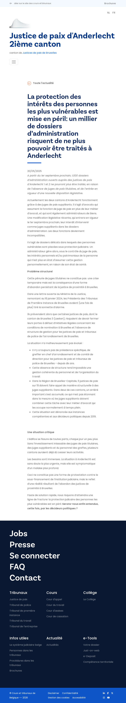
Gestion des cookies (58, 697)
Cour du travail (55, 605)
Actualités (52, 645)
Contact (25, 578)
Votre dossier (91, 645)
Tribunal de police (20, 605)
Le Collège (89, 599)
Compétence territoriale (98, 662)
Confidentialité (70, 693)
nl (108, 12)
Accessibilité (79, 697)
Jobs (19, 533)
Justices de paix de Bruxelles (40, 53)
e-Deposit (89, 656)
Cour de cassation (57, 616)
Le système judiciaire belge (26, 645)
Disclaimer (53, 693)
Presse (22, 544)
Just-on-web (91, 650)
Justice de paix (18, 599)
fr (113, 12)
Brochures (110, 3)
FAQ (17, 566)
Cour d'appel (54, 599)
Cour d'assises (54, 610)
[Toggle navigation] (14, 62)
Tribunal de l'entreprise (23, 626)
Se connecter (35, 555)
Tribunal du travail (20, 620)
